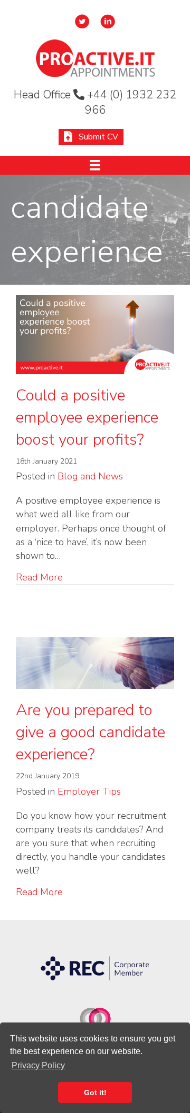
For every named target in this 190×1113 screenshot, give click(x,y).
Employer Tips (89, 791)
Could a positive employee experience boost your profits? (87, 417)
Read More (39, 577)
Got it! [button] (95, 1092)
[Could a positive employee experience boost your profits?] (95, 333)
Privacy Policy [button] (38, 1065)
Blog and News (90, 476)
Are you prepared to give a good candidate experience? (90, 732)
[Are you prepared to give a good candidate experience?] (95, 662)
